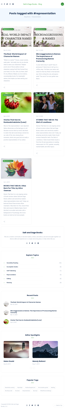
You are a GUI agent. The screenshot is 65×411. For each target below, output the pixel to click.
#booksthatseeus (8, 161)
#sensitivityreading (8, 29)
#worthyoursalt (8, 390)
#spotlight (19, 387)
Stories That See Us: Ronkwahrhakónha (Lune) (15, 121)
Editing (9, 278)
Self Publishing (11, 270)
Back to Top (59, 405)
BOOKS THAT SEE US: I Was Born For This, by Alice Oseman (15, 188)
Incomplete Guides (12, 267)
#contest (17, 390)
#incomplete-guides (43, 387)
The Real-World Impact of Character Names (15, 55)
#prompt (35, 390)
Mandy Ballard (38, 361)
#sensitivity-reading (9, 387)
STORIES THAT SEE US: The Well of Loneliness (47, 121)
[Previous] (31, 368)
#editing (53, 387)
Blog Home (27, 17)
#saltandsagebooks (30, 387)
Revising (9, 282)
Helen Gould (9, 361)
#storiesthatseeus (8, 95)
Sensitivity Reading (12, 263)
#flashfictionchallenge (45, 390)
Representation (11, 274)
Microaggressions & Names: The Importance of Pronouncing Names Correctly (48, 57)
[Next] (34, 368)
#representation (26, 390)
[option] (18, 353)
